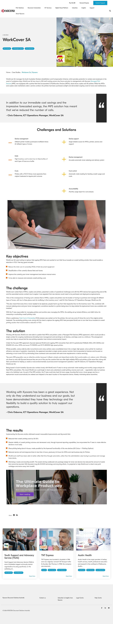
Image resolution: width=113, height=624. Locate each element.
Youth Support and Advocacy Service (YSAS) (19, 556)
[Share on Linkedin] (17, 515)
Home (8, 72)
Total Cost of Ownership (27, 318)
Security (44, 570)
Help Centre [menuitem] (98, 598)
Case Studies (16, 72)
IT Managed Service (18, 48)
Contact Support (100, 3)
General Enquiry (84, 3)
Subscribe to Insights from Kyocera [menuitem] (65, 599)
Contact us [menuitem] (42, 598)
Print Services (7, 48)
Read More (32, 576)
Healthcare (81, 570)
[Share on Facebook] (14, 515)
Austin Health (85, 555)
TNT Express (47, 555)
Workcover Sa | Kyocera (30, 72)
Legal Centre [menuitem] (80, 598)
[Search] (110, 11)
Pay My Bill (72, 3)
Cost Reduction (29, 48)
